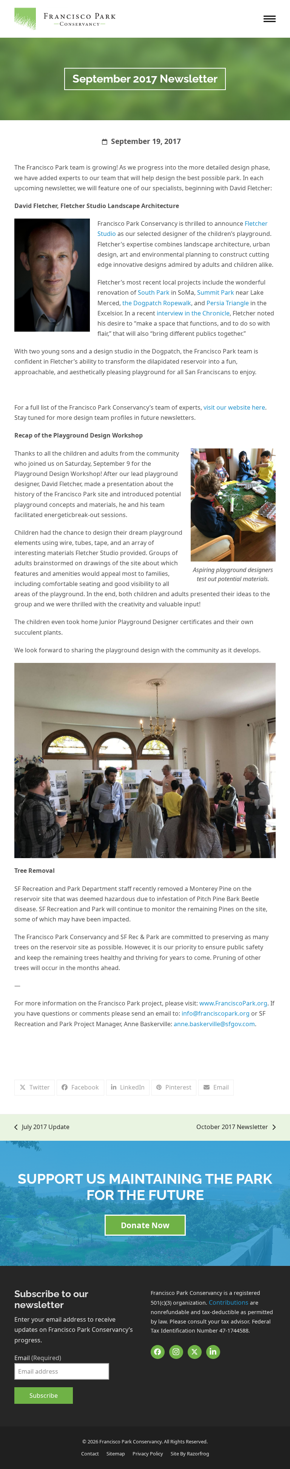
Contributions (228, 1302)
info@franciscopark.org (216, 1013)
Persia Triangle (228, 303)
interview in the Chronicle (193, 313)
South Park (154, 292)
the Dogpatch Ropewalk (156, 303)
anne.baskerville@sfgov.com (214, 1024)
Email (37, 1358)
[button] (270, 19)
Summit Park (215, 292)
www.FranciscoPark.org (233, 1003)
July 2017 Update (41, 1127)
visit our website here (234, 407)
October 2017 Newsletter (232, 1127)
